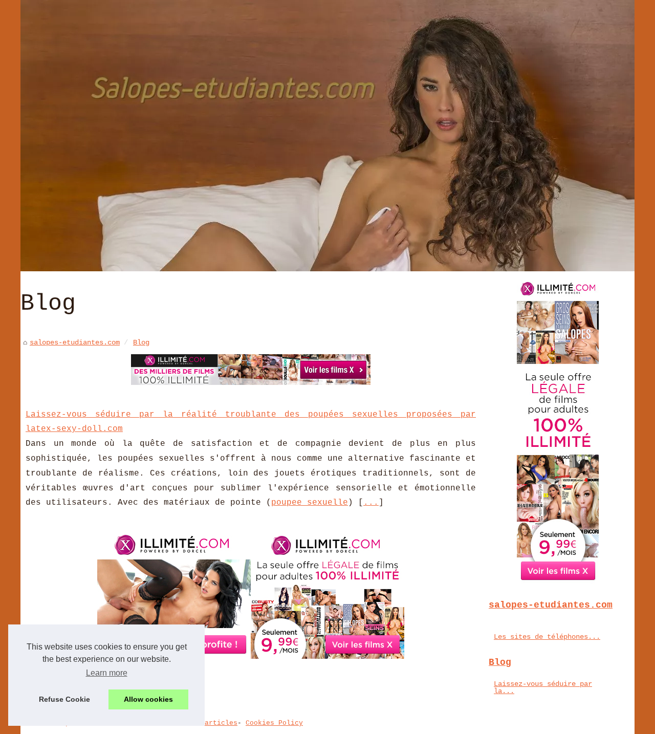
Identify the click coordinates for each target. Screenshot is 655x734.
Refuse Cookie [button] (64, 699)
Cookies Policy (274, 723)
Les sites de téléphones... (547, 637)
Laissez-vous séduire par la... (543, 687)
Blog (141, 342)
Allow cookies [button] (148, 699)
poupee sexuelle (309, 502)
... (371, 502)
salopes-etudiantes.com (75, 342)
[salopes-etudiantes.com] (327, 135)
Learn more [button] (106, 672)
